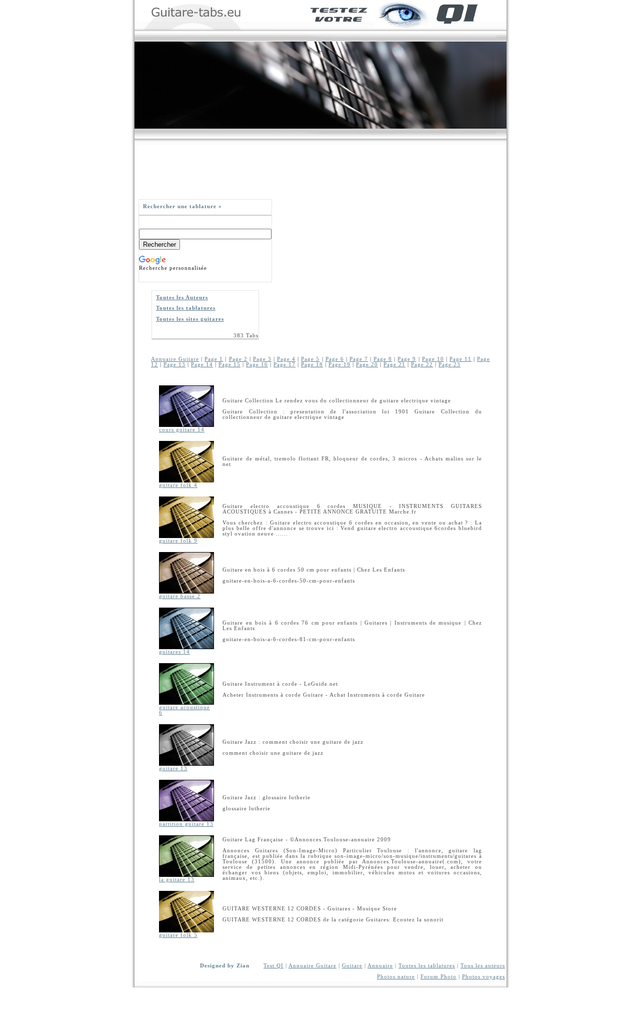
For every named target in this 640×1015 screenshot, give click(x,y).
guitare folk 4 (178, 485)
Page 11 (461, 359)
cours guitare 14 (181, 429)
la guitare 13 (176, 879)
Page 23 (449, 364)
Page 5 (310, 359)
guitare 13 (173, 768)
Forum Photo (438, 976)
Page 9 (407, 359)
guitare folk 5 (178, 935)
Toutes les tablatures (426, 965)
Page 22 (422, 364)
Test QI (274, 965)
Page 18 (312, 364)
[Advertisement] (316, 167)
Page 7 (359, 359)
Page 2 (238, 359)
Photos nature (396, 976)
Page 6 (335, 359)
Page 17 (285, 364)
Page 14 (202, 364)
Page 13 (175, 364)
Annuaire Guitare (175, 359)
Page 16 (257, 364)
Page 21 (395, 364)
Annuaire (380, 965)
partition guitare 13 (186, 824)
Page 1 (213, 359)
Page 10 (433, 359)
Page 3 (262, 359)
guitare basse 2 (179, 596)
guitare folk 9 (178, 541)
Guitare (352, 965)
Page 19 (339, 364)
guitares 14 (174, 652)
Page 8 (383, 359)
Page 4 (286, 359)
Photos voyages (483, 976)
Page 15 (229, 364)
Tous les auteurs (482, 965)
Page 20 (367, 364)
